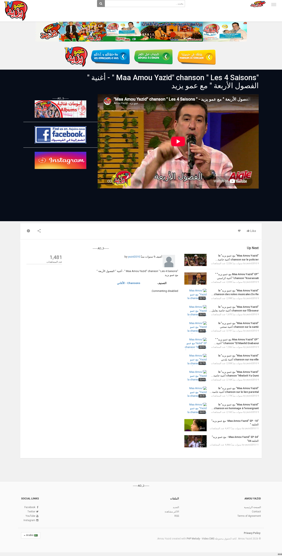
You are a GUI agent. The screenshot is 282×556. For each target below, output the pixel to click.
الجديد (176, 507)
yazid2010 (134, 256)
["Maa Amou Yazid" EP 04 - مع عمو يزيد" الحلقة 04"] (195, 441)
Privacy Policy (252, 533)
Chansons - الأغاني (128, 283)
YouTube (30, 515)
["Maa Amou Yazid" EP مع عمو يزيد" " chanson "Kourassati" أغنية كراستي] (195, 278)
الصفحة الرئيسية (252, 507)
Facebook (29, 507)
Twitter (31, 511)
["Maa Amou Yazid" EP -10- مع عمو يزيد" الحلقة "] (195, 425)
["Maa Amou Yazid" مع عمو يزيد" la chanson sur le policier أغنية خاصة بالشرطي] (195, 260)
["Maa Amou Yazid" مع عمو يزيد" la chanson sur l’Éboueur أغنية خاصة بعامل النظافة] (195, 311)
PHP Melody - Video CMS (200, 538)
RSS (176, 515)
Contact (256, 511)
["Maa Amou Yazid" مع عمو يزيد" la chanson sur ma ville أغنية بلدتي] (195, 360)
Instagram (29, 520)
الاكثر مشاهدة (172, 511)
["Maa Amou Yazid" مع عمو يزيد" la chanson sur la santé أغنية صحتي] (195, 327)
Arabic (29, 535)
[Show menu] (273, 4)
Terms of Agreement (249, 515)
